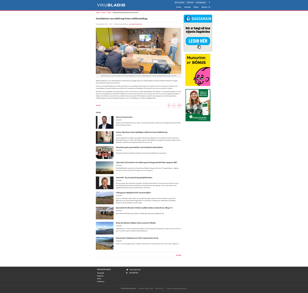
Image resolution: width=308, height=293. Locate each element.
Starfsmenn (100, 281)
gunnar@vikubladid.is (135, 24)
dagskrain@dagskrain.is (179, 288)
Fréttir (103, 12)
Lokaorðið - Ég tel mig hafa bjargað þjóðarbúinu (134, 177)
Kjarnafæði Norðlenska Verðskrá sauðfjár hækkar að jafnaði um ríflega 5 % (144, 208)
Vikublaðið (100, 273)
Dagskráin (100, 276)
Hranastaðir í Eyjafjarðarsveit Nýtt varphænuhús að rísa (137, 238)
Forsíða (98, 12)
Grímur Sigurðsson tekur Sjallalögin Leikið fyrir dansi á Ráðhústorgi (141, 132)
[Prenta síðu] (174, 105)
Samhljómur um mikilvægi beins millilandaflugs (125, 12)
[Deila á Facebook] (169, 105)
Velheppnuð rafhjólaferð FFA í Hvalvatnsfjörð (133, 193)
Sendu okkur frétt (135, 269)
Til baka (98, 105)
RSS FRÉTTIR (133, 273)
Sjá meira (178, 255)
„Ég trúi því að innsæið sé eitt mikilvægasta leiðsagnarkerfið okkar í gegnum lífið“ (146, 162)
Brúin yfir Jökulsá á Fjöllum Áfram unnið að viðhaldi (136, 223)
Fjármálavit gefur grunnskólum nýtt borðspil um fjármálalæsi (139, 147)
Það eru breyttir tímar (124, 117)
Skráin (99, 278)
